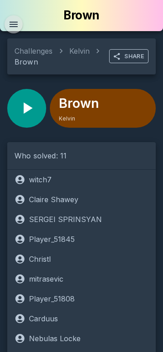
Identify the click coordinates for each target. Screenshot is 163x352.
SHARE (134, 56)
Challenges (33, 51)
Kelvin (79, 51)
